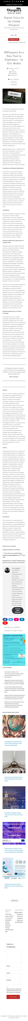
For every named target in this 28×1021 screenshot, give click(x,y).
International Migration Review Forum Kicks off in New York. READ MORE (13, 814)
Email (8, 973)
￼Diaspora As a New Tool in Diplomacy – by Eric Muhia (14, 58)
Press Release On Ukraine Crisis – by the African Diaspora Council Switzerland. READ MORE (13, 743)
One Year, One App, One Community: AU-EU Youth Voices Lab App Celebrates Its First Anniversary (14, 674)
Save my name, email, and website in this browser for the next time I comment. (14, 990)
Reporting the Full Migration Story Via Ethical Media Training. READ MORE (13, 779)
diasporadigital (13, 73)
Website (9, 980)
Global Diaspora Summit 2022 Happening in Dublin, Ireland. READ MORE (14, 886)
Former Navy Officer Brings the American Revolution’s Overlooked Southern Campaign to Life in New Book (14, 689)
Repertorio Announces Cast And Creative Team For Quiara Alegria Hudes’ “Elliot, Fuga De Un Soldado (14, 681)
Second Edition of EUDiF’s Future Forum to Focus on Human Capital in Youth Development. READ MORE (14, 850)
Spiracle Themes (14, 1018)
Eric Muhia (14, 84)
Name (9, 966)
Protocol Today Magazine (10, 555)
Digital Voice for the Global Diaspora (14, 21)
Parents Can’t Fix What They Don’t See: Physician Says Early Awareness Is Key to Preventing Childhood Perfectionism (14, 704)
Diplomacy (15, 900)
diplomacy (14, 82)
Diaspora (16, 79)
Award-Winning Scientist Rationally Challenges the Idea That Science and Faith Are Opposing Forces (15, 696)
